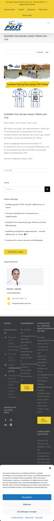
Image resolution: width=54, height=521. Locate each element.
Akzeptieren (27, 497)
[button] (50, 468)
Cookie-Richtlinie (17, 517)
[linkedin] (6, 425)
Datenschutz (29, 517)
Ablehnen (27, 504)
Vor (46, 52)
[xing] (11, 425)
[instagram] (11, 420)
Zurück (40, 52)
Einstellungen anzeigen (27, 512)
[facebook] (6, 420)
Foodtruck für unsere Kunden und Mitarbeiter (24, 240)
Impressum (39, 517)
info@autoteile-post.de (27, 4)
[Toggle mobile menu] (48, 23)
